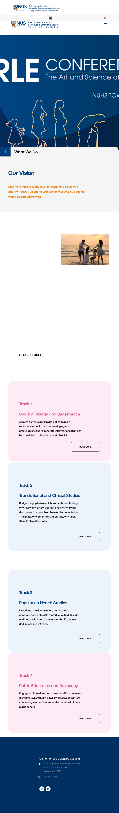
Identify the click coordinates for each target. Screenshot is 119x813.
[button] (50, 18)
